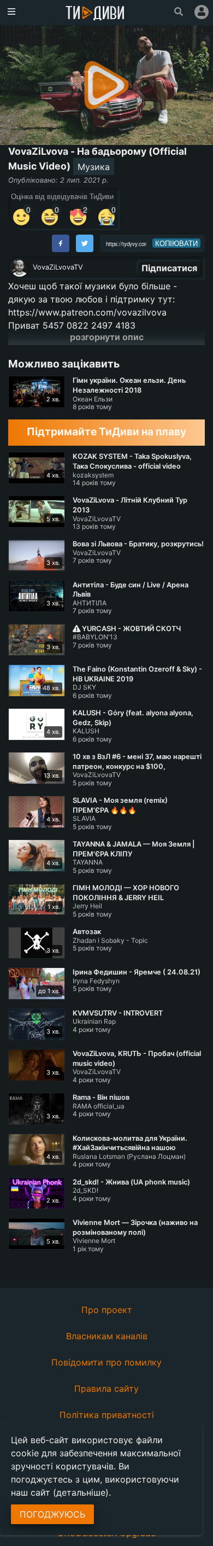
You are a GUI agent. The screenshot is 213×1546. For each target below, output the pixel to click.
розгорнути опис (107, 336)
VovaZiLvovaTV (58, 267)
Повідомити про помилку (106, 1362)
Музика (94, 166)
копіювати (176, 243)
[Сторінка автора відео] (19, 268)
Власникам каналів (106, 1336)
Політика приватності (107, 1414)
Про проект (106, 1309)
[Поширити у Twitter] (84, 243)
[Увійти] (201, 12)
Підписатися (169, 267)
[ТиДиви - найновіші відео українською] (95, 14)
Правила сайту (106, 1388)
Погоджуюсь (52, 1514)
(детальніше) (81, 1492)
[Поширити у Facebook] (60, 243)
